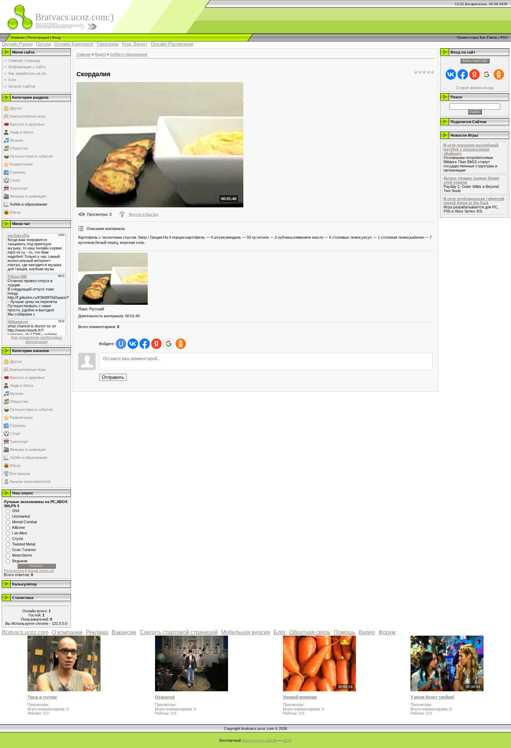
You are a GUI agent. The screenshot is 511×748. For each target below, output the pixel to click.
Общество (19, 148)
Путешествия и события (31, 156)
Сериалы (18, 172)
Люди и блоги (21, 132)
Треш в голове (42, 697)
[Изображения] (113, 279)
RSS (504, 37)
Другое (16, 108)
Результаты (14, 570)
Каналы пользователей (30, 481)
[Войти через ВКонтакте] (133, 344)
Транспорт (19, 188)
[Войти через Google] (168, 343)
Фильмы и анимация (28, 196)
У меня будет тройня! (432, 697)
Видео (100, 54)
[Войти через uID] (121, 344)
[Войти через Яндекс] (156, 344)
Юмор (15, 212)
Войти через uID (475, 61)
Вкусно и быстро (144, 214)
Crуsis (17, 538)
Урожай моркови (300, 697)
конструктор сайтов (259, 740)
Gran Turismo (24, 550)
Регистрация (38, 37)
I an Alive (19, 533)
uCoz (287, 740)
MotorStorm (22, 555)
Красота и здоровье (27, 124)
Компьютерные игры (28, 116)
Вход (56, 37)
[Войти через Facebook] (144, 344)
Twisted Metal (23, 544)
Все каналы (20, 473)
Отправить (113, 377)
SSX (15, 511)
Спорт (15, 180)
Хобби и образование (28, 204)
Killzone (18, 527)
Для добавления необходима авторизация (36, 339)
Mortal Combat (24, 522)
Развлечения (21, 164)
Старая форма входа (475, 88)
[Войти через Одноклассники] (181, 344)
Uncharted (21, 516)
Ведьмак (19, 561)
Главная (17, 37)
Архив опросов (40, 570)
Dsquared (165, 697)
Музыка (16, 140)
